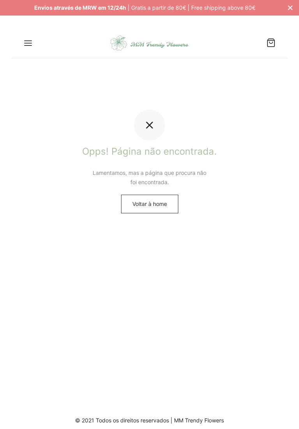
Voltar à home (149, 204)
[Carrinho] (271, 42)
